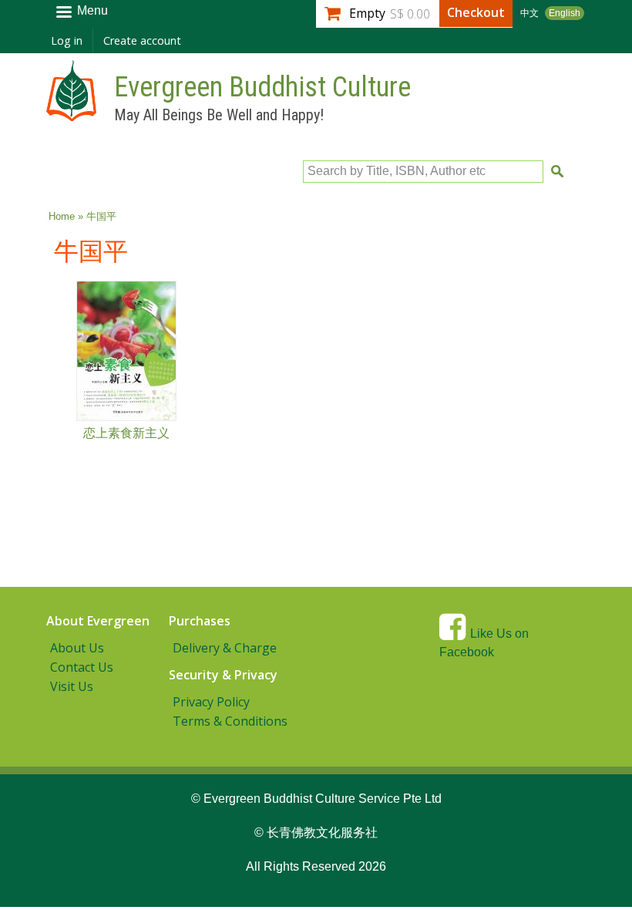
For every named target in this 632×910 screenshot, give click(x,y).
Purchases (199, 620)
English (564, 13)
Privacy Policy (211, 701)
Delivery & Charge (225, 647)
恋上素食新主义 (126, 433)
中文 (529, 13)
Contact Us (81, 667)
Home (62, 216)
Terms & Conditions (230, 721)
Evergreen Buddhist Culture (262, 87)
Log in (66, 40)
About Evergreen (98, 620)
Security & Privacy (223, 674)
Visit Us (71, 686)
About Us (77, 647)
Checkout (476, 12)
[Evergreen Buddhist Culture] (71, 113)
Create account (142, 40)
